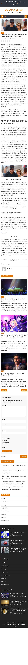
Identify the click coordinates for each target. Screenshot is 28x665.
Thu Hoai (14, 38)
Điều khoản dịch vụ (22, 3)
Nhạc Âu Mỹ (5, 508)
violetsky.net (19, 622)
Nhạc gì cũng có (6, 511)
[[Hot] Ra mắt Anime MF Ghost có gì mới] (5, 542)
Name (4, 419)
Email (3, 425)
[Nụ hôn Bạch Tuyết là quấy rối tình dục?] (14, 287)
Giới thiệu (4, 3)
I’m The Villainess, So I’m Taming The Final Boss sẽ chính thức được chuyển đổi (14, 336)
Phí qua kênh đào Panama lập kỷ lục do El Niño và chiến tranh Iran (14, 472)
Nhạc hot (4, 514)
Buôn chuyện (5, 502)
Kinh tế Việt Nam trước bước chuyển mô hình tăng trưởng (14, 466)
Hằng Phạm (12, 606)
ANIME (2, 32)
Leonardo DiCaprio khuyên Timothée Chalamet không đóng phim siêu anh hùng (24, 390)
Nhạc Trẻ (4, 517)
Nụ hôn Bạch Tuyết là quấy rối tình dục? (13, 299)
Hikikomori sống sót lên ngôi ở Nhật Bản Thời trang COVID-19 (18, 549)
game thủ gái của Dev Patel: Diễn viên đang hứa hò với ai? (12, 374)
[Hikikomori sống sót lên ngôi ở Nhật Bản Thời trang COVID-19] (5, 550)
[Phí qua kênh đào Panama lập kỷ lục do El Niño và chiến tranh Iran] (5, 603)
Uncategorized (5, 520)
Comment (5, 405)
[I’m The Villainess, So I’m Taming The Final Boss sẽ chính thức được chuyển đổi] (14, 323)
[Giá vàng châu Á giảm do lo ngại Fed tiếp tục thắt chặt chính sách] (5, 611)
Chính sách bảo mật (12, 3)
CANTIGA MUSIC (14, 10)
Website (4, 431)
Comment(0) (21, 38)
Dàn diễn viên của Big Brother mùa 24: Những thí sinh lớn (4, 390)
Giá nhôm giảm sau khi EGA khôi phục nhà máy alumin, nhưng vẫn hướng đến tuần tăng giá (13, 483)
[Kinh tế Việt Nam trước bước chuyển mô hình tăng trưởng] (5, 595)
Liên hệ (14, 4)
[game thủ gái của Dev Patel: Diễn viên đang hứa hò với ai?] (14, 361)
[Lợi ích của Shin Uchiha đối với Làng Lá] (5, 534)
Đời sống (4, 505)
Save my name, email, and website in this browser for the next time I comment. (6, 443)
